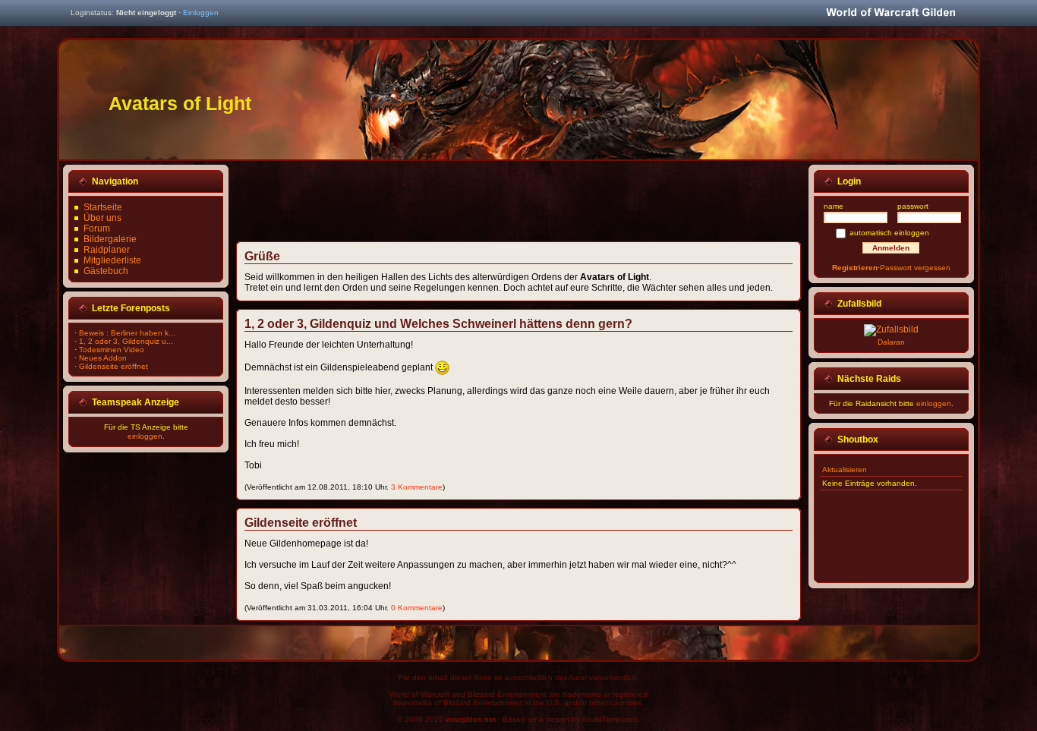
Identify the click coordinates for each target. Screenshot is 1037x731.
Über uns (102, 218)
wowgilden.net (471, 719)
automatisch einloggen (889, 232)
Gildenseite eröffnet (113, 366)
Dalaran (891, 342)
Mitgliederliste (112, 260)
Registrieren (855, 267)
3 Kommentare (417, 487)
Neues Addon (103, 358)
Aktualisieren (844, 469)
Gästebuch (106, 271)
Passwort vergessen (915, 267)
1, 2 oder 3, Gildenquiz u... (126, 341)
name (833, 206)
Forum (97, 228)
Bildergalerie (110, 239)
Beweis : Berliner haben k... (127, 333)
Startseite (103, 207)
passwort (912, 206)
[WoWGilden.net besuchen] (890, 13)
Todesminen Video (111, 349)
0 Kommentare (417, 607)
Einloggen (201, 12)
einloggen (145, 436)
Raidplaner (107, 249)
